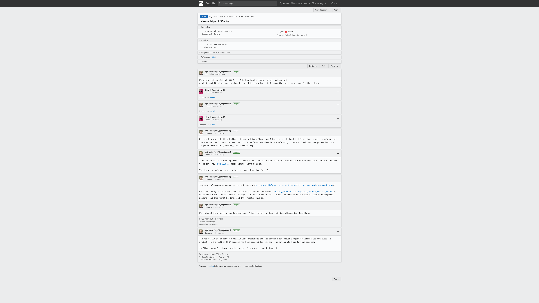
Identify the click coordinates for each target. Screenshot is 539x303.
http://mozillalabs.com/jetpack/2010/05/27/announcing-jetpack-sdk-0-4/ (294, 185)
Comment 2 (209, 155)
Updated (208, 93)
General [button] (218, 34)
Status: (209, 44)
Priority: (280, 35)
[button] (335, 3)
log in (211, 266)
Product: (208, 31)
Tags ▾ (324, 66)
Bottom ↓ (313, 66)
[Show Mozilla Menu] (201, 3)
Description (209, 74)
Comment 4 (209, 207)
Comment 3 (209, 179)
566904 (212, 98)
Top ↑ (337, 279)
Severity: (295, 35)
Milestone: (208, 47)
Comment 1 (209, 133)
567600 (212, 125)
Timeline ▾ (335, 66)
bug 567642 (223, 164)
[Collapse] (338, 73)
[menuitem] (284, 3)
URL (213, 57)
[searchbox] (247, 3)
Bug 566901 (213, 16)
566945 (212, 111)
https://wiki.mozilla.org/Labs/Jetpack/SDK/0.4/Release (304, 191)
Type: (281, 32)
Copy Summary (321, 10)
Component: (207, 34)
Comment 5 (209, 233)
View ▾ (337, 10)
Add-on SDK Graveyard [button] (224, 31)
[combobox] (247, 3)
